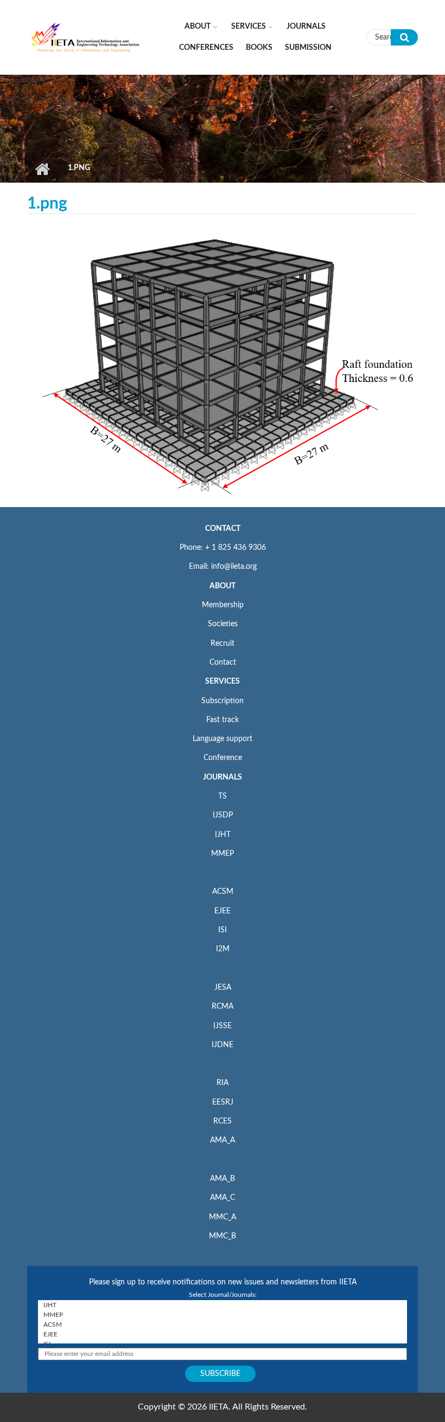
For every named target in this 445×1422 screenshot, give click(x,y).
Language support (222, 739)
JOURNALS (222, 777)
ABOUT (222, 586)
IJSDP (223, 815)
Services (248, 26)
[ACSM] (222, 1324)
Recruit (222, 643)
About (198, 26)
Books (259, 47)
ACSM (222, 891)
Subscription (222, 701)
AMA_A (222, 1140)
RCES (222, 1121)
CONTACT (222, 529)
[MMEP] (222, 1315)
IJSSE (222, 1026)
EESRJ (222, 1102)
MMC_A (222, 1217)
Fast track (222, 720)
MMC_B (222, 1236)
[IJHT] (222, 1305)
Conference (223, 758)
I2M (223, 949)
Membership (223, 605)
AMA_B (222, 1179)
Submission (308, 47)
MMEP (222, 854)
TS (222, 796)
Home (42, 169)
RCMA (222, 1006)
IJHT (223, 835)
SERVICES (222, 681)
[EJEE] (222, 1334)
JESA (222, 987)
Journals (306, 26)
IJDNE (222, 1045)
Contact (222, 662)
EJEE (222, 911)
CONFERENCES (206, 47)
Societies (223, 624)
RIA (222, 1083)
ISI (222, 930)
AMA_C (222, 1198)
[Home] (85, 37)
